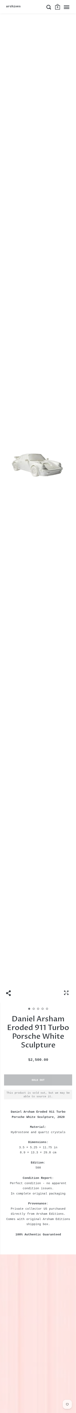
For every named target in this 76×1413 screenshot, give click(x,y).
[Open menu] (66, 7)
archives (13, 6)
